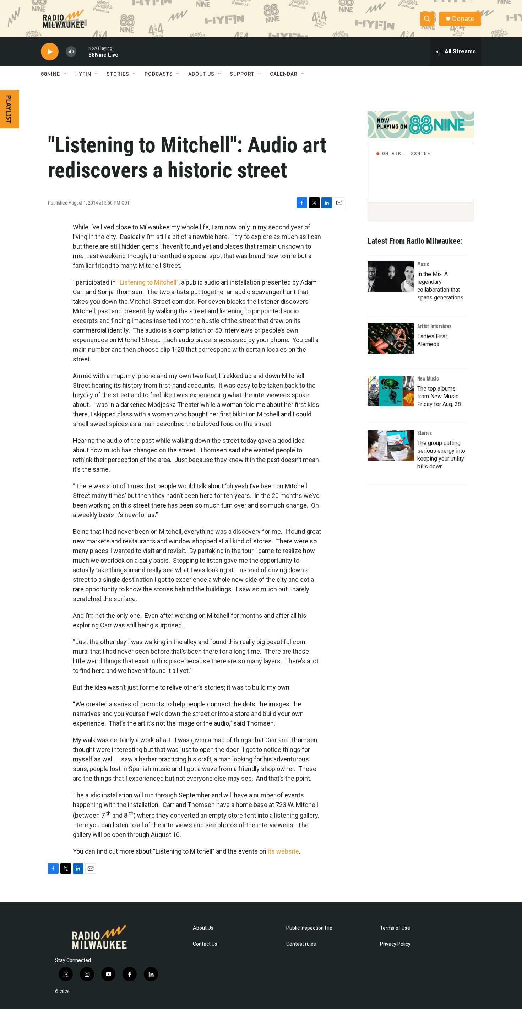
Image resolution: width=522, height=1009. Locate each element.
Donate (463, 18)
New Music (428, 378)
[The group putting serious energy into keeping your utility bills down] (391, 445)
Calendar (284, 74)
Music (423, 263)
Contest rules (301, 944)
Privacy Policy (395, 944)
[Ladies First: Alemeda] (391, 338)
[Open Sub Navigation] (65, 74)
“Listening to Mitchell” (148, 282)
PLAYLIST (9, 109)
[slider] (82, 51)
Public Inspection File (309, 928)
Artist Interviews (434, 326)
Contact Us (205, 944)
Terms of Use (395, 928)
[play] (49, 52)
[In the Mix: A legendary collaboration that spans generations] (391, 276)
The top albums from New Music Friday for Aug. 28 (439, 396)
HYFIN (83, 74)
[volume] (71, 52)
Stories (424, 432)
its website (283, 851)
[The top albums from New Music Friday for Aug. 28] (391, 391)
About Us (203, 928)
